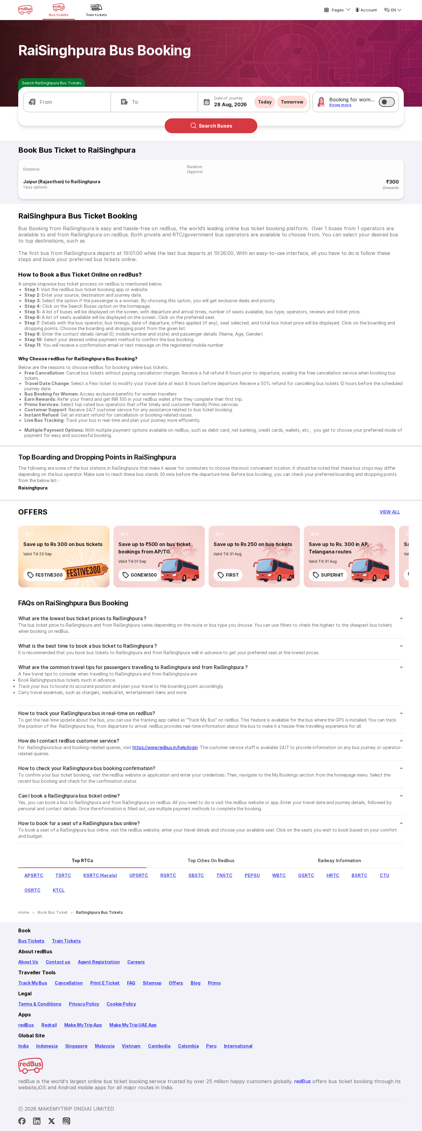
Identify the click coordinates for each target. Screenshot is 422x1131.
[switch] (387, 102)
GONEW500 (144, 575)
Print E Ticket (105, 982)
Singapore (76, 1045)
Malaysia (105, 1045)
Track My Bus (32, 982)
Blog (195, 982)
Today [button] (265, 101)
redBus (26, 1024)
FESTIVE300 (49, 575)
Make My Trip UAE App (133, 1024)
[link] (64, 556)
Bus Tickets (31, 940)
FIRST (232, 575)
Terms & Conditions (39, 1003)
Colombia (188, 1045)
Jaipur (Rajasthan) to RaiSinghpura (61, 181)
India (23, 1045)
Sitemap (152, 982)
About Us (28, 961)
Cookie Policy (121, 1003)
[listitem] (29, 534)
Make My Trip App (83, 1024)
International (238, 1045)
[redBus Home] (25, 10)
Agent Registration (99, 961)
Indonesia (46, 1045)
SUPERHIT (332, 575)
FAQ (131, 982)
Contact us (58, 961)
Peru (211, 1045)
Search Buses (215, 126)
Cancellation (69, 982)
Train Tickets (66, 940)
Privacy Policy (84, 1003)
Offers (176, 982)
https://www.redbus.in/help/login (165, 747)
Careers (136, 961)
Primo (214, 982)
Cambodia (159, 1045)
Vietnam (131, 1045)
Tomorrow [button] (292, 101)
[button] (67, 102)
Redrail (49, 1024)
